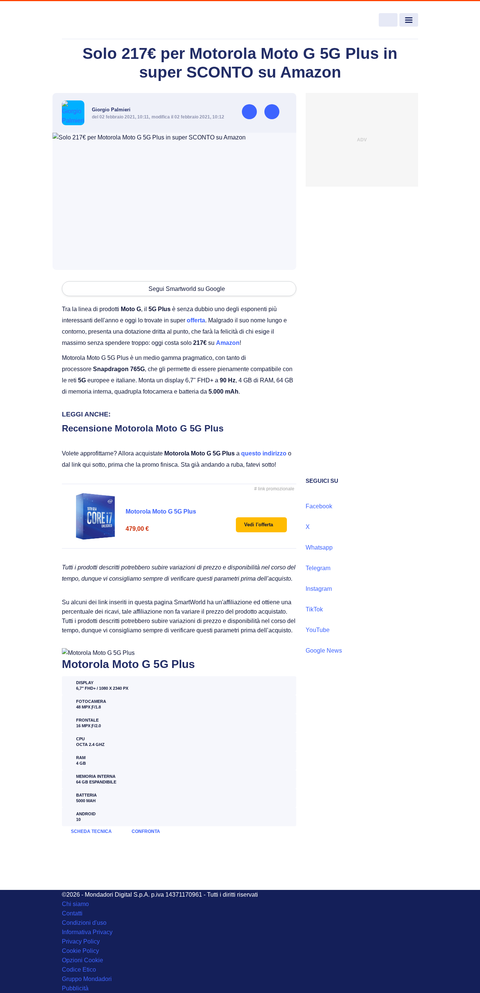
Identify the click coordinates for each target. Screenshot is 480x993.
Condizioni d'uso (84, 923)
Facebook (319, 506)
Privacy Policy (81, 941)
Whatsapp (319, 547)
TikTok (314, 609)
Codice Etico (79, 969)
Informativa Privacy (87, 932)
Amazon (228, 343)
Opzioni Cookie (82, 960)
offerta (196, 320)
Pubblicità (75, 988)
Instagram (319, 589)
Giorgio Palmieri (111, 109)
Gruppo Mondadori (87, 979)
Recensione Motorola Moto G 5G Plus (143, 428)
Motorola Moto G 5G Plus (161, 511)
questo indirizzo (263, 453)
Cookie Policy (80, 951)
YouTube (318, 630)
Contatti (72, 913)
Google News (324, 650)
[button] (261, 524)
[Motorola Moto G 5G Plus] (95, 516)
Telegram (318, 568)
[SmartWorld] (98, 20)
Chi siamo (75, 904)
